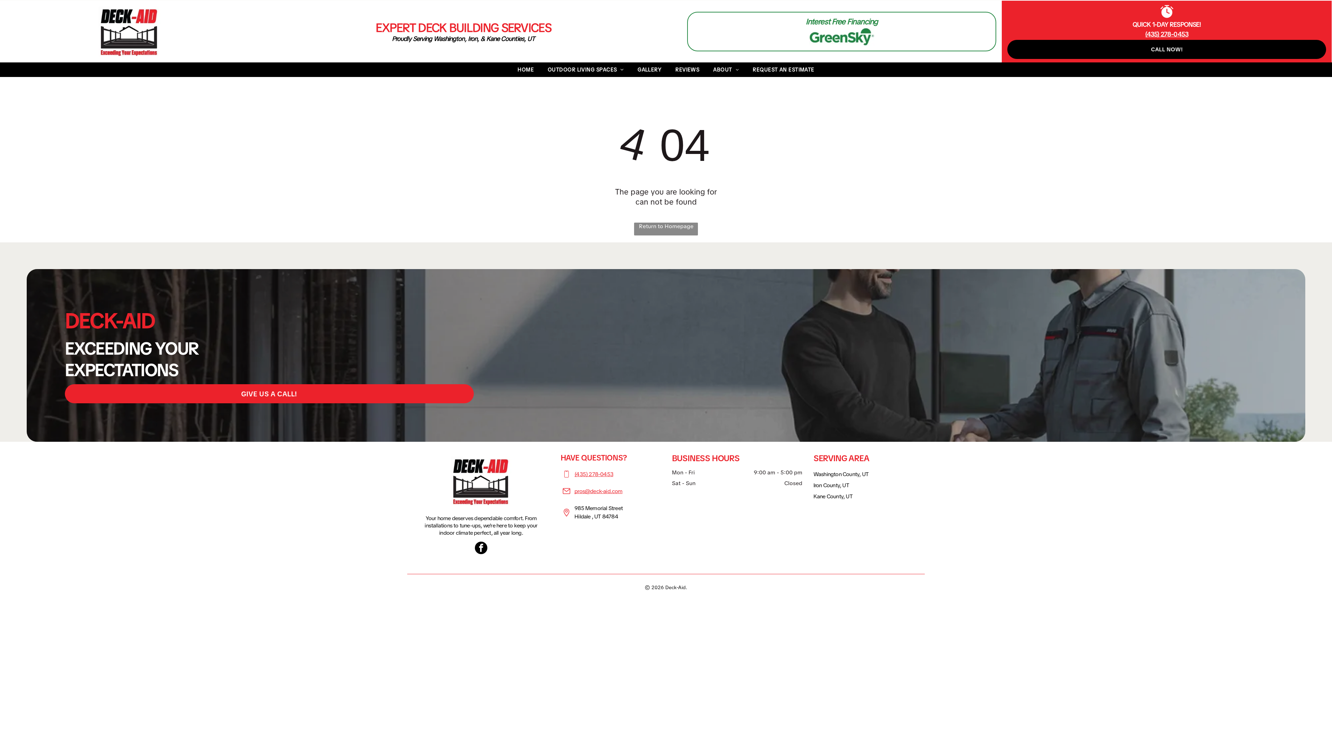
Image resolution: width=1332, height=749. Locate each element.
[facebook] (481, 549)
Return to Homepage (666, 226)
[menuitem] (526, 69)
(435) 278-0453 (593, 474)
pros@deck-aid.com (598, 491)
